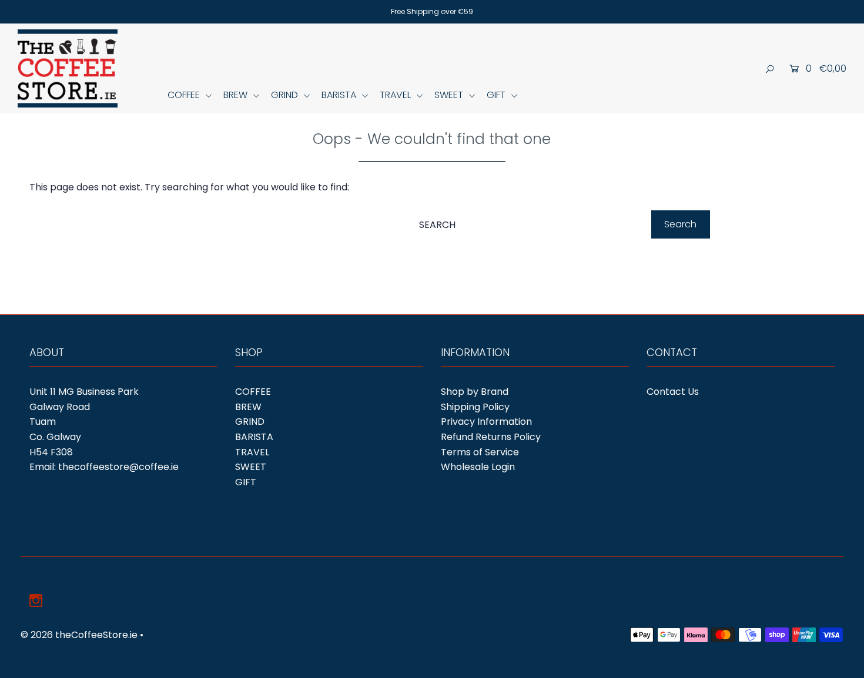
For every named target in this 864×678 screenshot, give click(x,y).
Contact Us (673, 391)
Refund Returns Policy (491, 437)
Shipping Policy (475, 407)
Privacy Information (486, 421)
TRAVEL (396, 95)
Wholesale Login (478, 467)
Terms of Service (480, 452)
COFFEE (185, 95)
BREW (236, 95)
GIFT (497, 95)
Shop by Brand (474, 391)
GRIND (285, 95)
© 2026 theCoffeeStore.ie (79, 635)
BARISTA (340, 95)
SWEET (450, 95)
